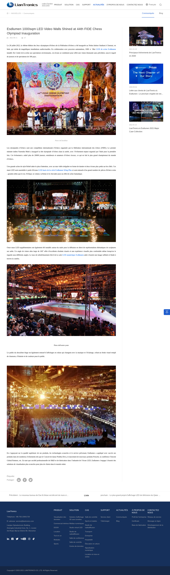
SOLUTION (69, 5)
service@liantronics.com (24, 521)
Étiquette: (11, 476)
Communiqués (29, 13)
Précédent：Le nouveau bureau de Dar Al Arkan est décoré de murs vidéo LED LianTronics (39, 495)
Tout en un (58, 536)
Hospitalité (89, 540)
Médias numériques (76, 523)
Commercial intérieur (61, 523)
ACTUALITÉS (98, 5)
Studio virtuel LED (75, 527)
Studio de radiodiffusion (74, 533)
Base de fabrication (139, 525)
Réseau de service (154, 517)
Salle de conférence (76, 538)
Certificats (135, 521)
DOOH (56, 527)
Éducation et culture (92, 544)
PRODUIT (58, 5)
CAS (78, 5)
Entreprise (89, 536)
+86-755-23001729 (23, 517)
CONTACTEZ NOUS (135, 5)
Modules (57, 540)
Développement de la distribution (155, 526)
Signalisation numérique (89, 549)
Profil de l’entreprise (139, 517)
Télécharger (105, 521)
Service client (105, 517)
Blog (161, 13)
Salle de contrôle (75, 542)
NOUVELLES (16, 13)
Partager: (10, 480)
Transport (88, 531)
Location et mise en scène (92, 555)
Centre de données (76, 546)
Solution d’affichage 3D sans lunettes (76, 518)
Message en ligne (154, 521)
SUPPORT (86, 5)
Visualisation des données (60, 518)
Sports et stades (91, 521)
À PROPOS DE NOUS (115, 5)
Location (57, 531)
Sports (56, 544)
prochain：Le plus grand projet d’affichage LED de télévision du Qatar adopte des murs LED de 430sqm (132, 495)
